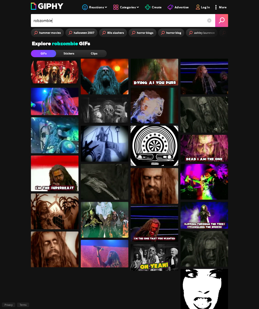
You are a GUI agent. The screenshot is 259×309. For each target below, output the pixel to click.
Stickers (69, 53)
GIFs (44, 53)
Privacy (9, 304)
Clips (94, 53)
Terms (23, 304)
